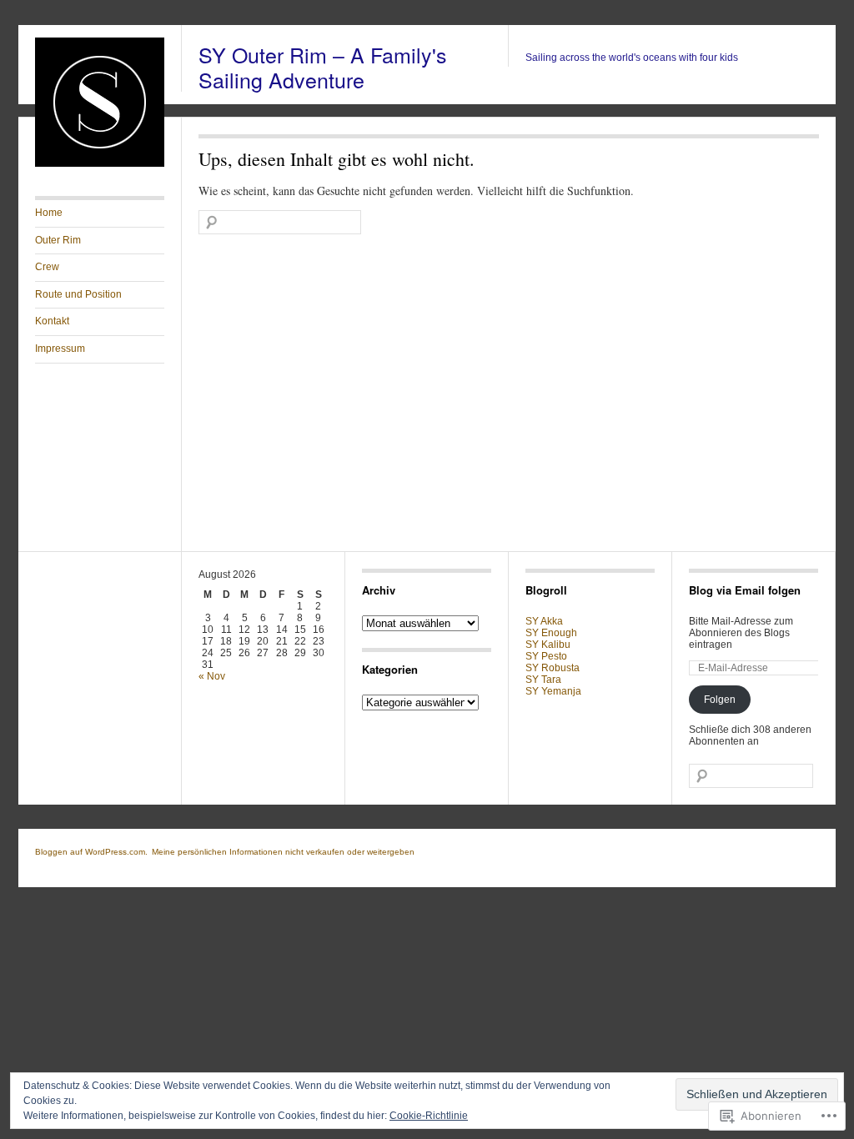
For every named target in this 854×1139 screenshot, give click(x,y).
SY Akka (544, 621)
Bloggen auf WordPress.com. (91, 851)
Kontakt (52, 321)
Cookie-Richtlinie (428, 1115)
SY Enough (551, 633)
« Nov (211, 676)
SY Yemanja (553, 691)
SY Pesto (546, 656)
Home (49, 212)
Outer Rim (58, 240)
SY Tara (543, 679)
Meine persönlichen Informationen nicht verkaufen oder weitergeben (283, 851)
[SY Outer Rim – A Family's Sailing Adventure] (99, 163)
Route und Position (78, 294)
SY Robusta (552, 668)
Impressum (60, 348)
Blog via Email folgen (745, 590)
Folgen (720, 699)
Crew (47, 267)
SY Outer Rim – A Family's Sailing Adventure (322, 66)
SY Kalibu (547, 644)
